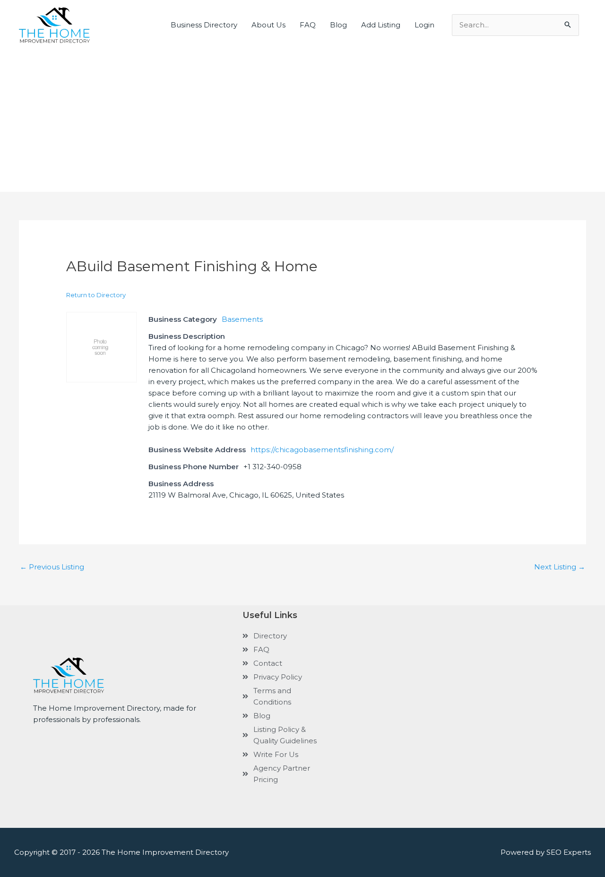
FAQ (308, 24)
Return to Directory (96, 295)
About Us (268, 24)
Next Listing (559, 566)
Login (424, 24)
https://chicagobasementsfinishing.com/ (322, 449)
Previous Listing (52, 566)
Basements (242, 319)
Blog (338, 24)
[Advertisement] (302, 114)
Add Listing (380, 24)
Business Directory (204, 24)
